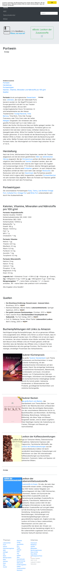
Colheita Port (12, 193)
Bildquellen (34, 548)
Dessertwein (31, 97)
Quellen (6, 92)
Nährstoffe (20, 563)
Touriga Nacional (20, 114)
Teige (18, 548)
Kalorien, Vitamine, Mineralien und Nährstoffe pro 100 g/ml (24, 90)
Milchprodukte (7, 557)
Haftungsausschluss (36, 556)
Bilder (5, 19)
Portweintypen (8, 87)
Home (9, 8)
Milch (4, 556)
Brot (18, 546)
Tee (18, 553)
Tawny (35, 191)
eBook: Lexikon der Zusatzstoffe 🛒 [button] (42, 32)
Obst (4, 563)
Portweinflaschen (49, 175)
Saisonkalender (9, 15)
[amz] (22, 305)
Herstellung (7, 85)
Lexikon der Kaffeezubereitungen (33, 446)
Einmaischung (28, 159)
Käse (4, 559)
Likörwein (10, 100)
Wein (38, 157)
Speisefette (20, 544)
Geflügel (5, 552)
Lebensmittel (6, 543)
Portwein (6, 83)
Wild (4, 550)
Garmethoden (21, 559)
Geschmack (29, 173)
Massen (19, 550)
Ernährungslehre (21, 564)
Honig (18, 542)
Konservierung (21, 561)
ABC (5, 11)
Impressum (34, 543)
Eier (4, 554)
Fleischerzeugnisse (8, 548)
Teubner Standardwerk (37, 358)
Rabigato (6, 121)
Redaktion (33, 544)
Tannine (28, 161)
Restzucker (46, 171)
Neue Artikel (34, 552)
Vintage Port (22, 193)
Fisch (4, 544)
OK (52, 2)
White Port (34, 193)
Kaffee (19, 555)
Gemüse (5, 561)
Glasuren (19, 540)
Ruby (30, 191)
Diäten (19, 566)
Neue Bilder (34, 554)
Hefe (18, 551)
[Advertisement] (30, 63)
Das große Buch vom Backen (31, 401)
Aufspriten (28, 168)
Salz (4, 565)
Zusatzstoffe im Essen (29, 484)
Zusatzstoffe (20, 568)
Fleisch (5, 546)
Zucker (5, 567)
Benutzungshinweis (36, 550)
